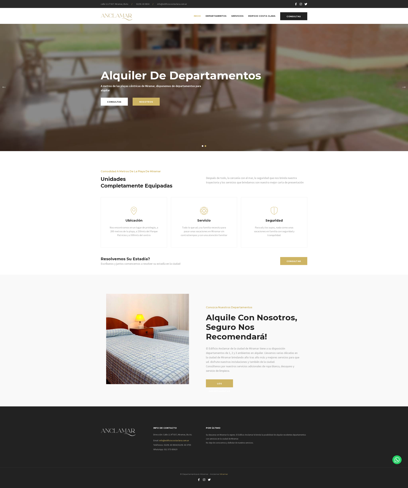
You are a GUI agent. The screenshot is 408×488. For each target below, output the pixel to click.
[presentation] (4, 87)
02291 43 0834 (142, 4)
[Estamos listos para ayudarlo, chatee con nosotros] (397, 459)
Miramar (223, 474)
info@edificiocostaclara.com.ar (172, 4)
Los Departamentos (219, 384)
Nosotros (146, 102)
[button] (202, 146)
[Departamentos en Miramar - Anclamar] (117, 16)
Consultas (294, 16)
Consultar (294, 261)
